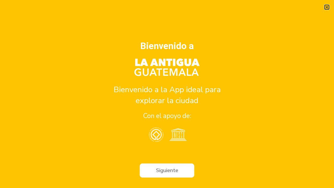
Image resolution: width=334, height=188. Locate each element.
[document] (167, 94)
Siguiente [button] (167, 170)
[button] (327, 7)
